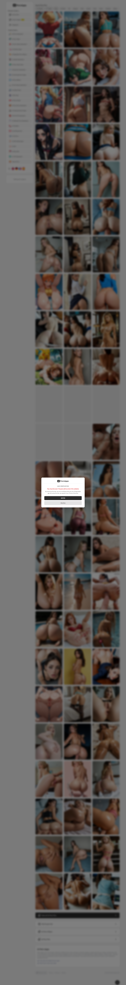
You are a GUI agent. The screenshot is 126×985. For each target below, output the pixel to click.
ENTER (63, 498)
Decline (63, 503)
